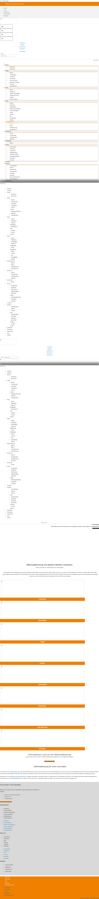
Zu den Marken (95, 528)
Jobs (8, 333)
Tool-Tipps (12, 160)
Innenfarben (12, 76)
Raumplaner (22, 48)
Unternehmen (10, 331)
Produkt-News (13, 169)
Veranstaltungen (13, 165)
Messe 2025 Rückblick (15, 177)
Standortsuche (22, 46)
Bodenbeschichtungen (15, 82)
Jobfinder (22, 44)
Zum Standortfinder (49, 761)
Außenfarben (12, 78)
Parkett (11, 112)
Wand (6, 87)
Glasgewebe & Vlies (14, 95)
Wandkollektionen (8, 816)
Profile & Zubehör (13, 99)
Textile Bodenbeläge (14, 110)
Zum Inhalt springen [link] (4, 0)
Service (7, 144)
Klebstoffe (12, 139)
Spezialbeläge (13, 118)
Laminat (11, 114)
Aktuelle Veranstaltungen (9, 812)
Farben (7, 70)
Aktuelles (7, 163)
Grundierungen (13, 74)
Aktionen (12, 167)
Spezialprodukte (13, 86)
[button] (49, 60)
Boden (6, 101)
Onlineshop (22, 42)
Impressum (7, 877)
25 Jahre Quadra (13, 178)
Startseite (9, 188)
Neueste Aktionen (8, 810)
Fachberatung (13, 146)
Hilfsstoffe (12, 84)
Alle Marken (12, 67)
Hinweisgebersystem (9, 884)
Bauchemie (8, 131)
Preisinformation (13, 171)
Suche (2, 53)
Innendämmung (13, 129)
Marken (7, 65)
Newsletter (12, 175)
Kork (11, 116)
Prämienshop (22, 51)
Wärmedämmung (9, 121)
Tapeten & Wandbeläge (15, 93)
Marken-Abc (12, 68)
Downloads (12, 173)
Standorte (9, 190)
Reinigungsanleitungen (15, 156)
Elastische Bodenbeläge (15, 108)
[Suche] (3, 58)
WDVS (11, 125)
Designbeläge (13, 106)
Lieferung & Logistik (14, 154)
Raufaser (12, 97)
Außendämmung (13, 127)
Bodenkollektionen (8, 818)
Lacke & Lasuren (13, 80)
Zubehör (11, 120)
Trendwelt (7, 161)
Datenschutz (7, 879)
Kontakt (8, 335)
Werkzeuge (8, 140)
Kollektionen (12, 91)
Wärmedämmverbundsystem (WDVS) (17, 776)
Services (6, 842)
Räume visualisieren (8, 814)
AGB (6, 881)
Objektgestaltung (13, 152)
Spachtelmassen (13, 137)
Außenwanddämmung (15, 771)
